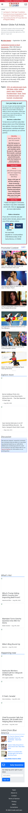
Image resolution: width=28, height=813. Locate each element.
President (19, 91)
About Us (14, 793)
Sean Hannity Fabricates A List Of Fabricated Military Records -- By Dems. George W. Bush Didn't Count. (13, 425)
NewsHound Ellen (6, 600)
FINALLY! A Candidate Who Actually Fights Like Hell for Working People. (15, 753)
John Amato (7, 41)
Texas (19, 93)
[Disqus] (14, 510)
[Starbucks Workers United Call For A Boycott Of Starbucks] (12, 662)
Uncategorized (18, 98)
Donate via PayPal (19, 226)
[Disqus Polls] (14, 472)
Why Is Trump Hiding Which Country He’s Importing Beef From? (11, 595)
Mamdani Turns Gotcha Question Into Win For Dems (11, 620)
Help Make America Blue (13, 759)
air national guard (16, 87)
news (13, 91)
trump (22, 96)
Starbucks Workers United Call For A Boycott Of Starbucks (12, 672)
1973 (8, 87)
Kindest (9, 230)
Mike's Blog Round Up (11, 644)
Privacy (14, 801)
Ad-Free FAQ (21, 207)
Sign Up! (6, 779)
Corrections (14, 807)
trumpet (9, 98)
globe (16, 89)
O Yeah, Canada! (8, 696)
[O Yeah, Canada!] (12, 687)
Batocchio (4, 647)
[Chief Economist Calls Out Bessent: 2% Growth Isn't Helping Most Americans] (12, 708)
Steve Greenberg (6, 699)
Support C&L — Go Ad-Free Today (14, 1)
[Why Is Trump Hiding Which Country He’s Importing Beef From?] (12, 584)
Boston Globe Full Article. (13, 24)
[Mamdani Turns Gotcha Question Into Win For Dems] (12, 610)
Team (14, 790)
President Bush (12, 93)
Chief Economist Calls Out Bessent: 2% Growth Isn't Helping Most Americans (12, 719)
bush (24, 87)
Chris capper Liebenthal (8, 677)
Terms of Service (6, 449)
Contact (14, 796)
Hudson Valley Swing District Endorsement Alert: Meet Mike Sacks (16, 746)
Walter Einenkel (6, 625)
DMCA (14, 804)
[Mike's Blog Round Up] (12, 635)
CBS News (10, 89)
